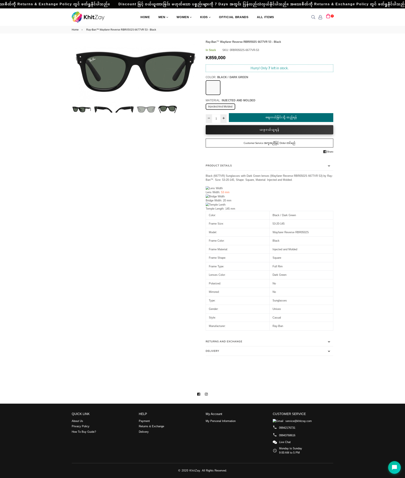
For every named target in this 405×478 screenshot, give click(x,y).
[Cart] (328, 16)
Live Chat (285, 442)
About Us (77, 421)
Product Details (219, 165)
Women (183, 17)
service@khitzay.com (298, 421)
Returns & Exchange (151, 426)
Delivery (212, 351)
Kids (204, 17)
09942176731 (287, 427)
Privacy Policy (80, 426)
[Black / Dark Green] (213, 87)
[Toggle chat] (394, 467)
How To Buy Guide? (84, 431)
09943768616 (287, 435)
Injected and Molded (220, 106)
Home (145, 17)
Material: (230, 100)
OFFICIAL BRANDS (233, 17)
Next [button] (194, 71)
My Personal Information (221, 421)
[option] (135, 72)
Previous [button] (77, 71)
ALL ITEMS (265, 17)
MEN (162, 17)
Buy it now (269, 129)
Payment (144, 421)
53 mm (225, 192)
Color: (227, 77)
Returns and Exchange (224, 341)
